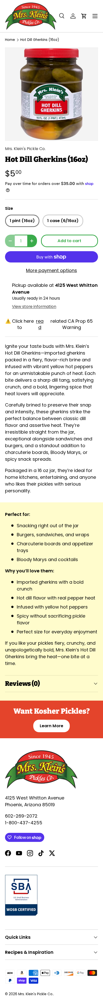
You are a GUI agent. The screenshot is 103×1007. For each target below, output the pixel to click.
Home (10, 40)
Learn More (51, 726)
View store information (34, 306)
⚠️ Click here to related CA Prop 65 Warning (49, 324)
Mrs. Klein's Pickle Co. (25, 149)
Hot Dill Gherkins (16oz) (39, 40)
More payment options (51, 270)
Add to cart (69, 241)
